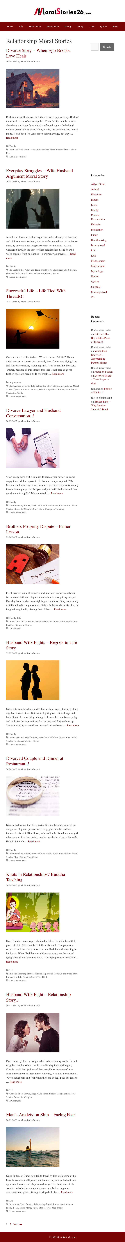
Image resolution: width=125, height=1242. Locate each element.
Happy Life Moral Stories (43, 1093)
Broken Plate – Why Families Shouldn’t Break (100, 405)
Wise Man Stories (55, 1207)
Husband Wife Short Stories (22, 149)
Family (68, 26)
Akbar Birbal (98, 184)
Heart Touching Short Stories (23, 737)
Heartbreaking (99, 240)
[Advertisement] (102, 112)
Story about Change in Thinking (48, 508)
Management (98, 260)
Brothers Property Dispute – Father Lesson (38, 529)
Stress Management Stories (32, 1207)
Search (107, 47)
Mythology (97, 271)
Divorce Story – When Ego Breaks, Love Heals (38, 53)
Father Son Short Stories (47, 385)
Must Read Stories (69, 621)
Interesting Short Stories (20, 1204)
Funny (80, 26)
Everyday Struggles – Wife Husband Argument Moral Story (39, 173)
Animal (95, 189)
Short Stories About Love (26, 856)
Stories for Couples (23, 508)
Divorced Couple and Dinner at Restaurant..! (34, 761)
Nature (94, 276)
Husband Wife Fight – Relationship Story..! (38, 997)
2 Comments (15, 1100)
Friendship (97, 229)
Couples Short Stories (19, 1093)
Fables (94, 199)
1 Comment (15, 628)
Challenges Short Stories (64, 269)
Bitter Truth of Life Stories (21, 621)
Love (92, 26)
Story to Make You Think (35, 976)
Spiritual (95, 286)
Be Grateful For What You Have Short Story (30, 269)
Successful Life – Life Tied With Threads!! (36, 293)
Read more (12, 137)
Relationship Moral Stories (50, 149)
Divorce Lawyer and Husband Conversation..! (33, 413)
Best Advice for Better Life (22, 385)
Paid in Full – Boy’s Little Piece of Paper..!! (100, 338)
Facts (115, 26)
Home (10, 26)
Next (17, 1224)
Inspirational (53, 26)
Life (21, 26)
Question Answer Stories (26, 389)
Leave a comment (17, 156)
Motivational (35, 26)
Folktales (96, 224)
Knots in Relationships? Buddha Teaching (35, 877)
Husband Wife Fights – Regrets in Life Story (41, 645)
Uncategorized (99, 292)
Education (96, 194)
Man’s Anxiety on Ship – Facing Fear (40, 1114)
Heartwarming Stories (19, 505)
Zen (93, 297)
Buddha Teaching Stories (21, 973)
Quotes (103, 26)
